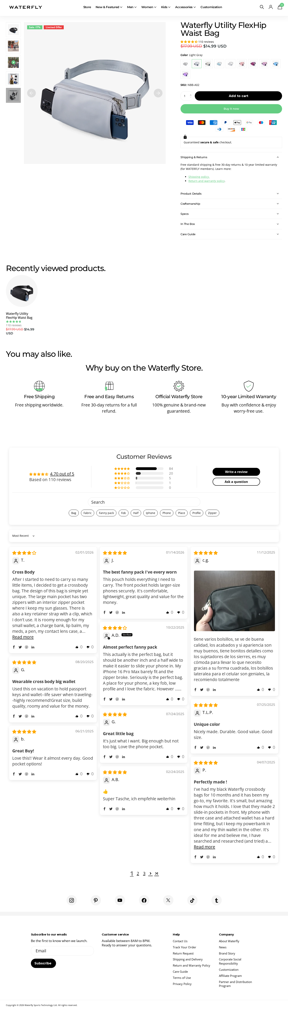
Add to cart (238, 96)
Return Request (183, 953)
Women (147, 7)
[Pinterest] (96, 900)
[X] (168, 900)
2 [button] (138, 873)
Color (191, 55)
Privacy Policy (182, 984)
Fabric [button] (88, 513)
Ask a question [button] (236, 482)
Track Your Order (184, 947)
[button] (189, 42)
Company (226, 934)
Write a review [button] (236, 472)
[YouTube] (120, 900)
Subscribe (43, 963)
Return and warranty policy (206, 181)
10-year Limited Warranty (248, 396)
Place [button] (181, 513)
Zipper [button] (212, 513)
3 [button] (144, 873)
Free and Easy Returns (109, 396)
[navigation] (31, 93)
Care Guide (180, 972)
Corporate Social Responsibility (230, 961)
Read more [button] (23, 637)
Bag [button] (73, 513)
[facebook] (144, 900)
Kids (164, 7)
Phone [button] (167, 513)
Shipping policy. (199, 177)
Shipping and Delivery (188, 959)
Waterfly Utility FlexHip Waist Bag (19, 316)
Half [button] (136, 513)
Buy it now (231, 108)
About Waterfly (229, 941)
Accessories (184, 7)
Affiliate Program (230, 976)
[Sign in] (271, 7)
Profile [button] (196, 513)
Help (176, 934)
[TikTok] (192, 900)
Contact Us (180, 941)
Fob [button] (123, 513)
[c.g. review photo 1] (234, 601)
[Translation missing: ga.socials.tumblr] (216, 900)
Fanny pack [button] (106, 513)
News (222, 947)
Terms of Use (182, 978)
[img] (24, 553)
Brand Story (227, 953)
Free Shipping (39, 396)
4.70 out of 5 (62, 474)
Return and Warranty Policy (191, 965)
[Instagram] (72, 900)
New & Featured (107, 7)
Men (130, 7)
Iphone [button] (150, 513)
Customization (211, 7)
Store (87, 7)
